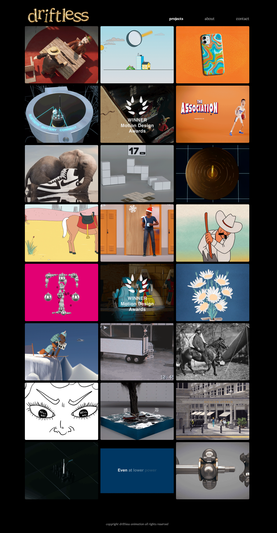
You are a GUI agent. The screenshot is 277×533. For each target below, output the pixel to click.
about (210, 18)
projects (176, 18)
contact (242, 18)
